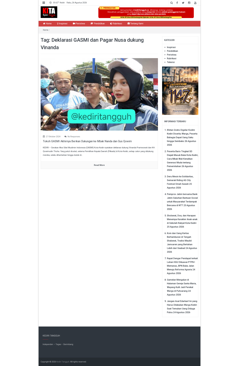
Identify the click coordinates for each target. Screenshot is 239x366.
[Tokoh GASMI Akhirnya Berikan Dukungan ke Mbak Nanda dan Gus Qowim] (99, 94)
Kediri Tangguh (62, 362)
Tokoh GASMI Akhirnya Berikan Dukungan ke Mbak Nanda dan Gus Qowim (87, 141)
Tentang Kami (136, 23)
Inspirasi (62, 23)
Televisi (171, 62)
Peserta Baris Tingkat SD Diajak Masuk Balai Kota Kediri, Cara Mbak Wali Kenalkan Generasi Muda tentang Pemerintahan (182, 159)
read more (99, 165)
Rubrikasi (117, 23)
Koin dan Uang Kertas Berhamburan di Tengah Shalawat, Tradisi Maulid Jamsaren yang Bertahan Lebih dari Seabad (179, 240)
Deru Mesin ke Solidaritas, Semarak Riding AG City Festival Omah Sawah (180, 180)
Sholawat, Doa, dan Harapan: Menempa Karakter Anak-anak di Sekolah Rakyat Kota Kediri (182, 219)
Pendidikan (99, 23)
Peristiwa (80, 23)
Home (48, 23)
